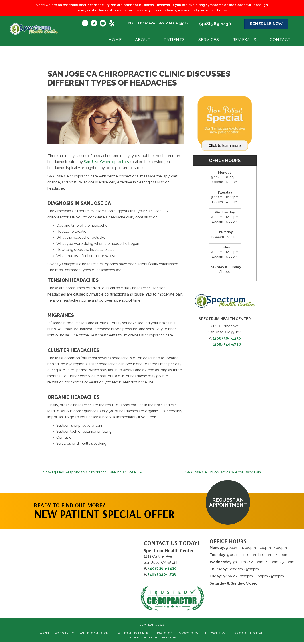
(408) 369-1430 (215, 23)
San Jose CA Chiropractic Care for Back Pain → (225, 472)
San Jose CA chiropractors (106, 161)
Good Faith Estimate (249, 633)
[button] (228, 502)
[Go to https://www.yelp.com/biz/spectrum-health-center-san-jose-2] (111, 24)
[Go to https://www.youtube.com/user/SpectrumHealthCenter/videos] (102, 24)
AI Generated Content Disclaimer (152, 637)
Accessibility (64, 633)
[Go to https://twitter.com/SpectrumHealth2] (94, 24)
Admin (44, 633)
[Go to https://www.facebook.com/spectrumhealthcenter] (85, 24)
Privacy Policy (188, 633)
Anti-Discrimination (94, 633)
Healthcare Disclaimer (131, 633)
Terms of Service (217, 633)
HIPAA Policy (163, 633)
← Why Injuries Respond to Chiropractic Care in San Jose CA (90, 472)
